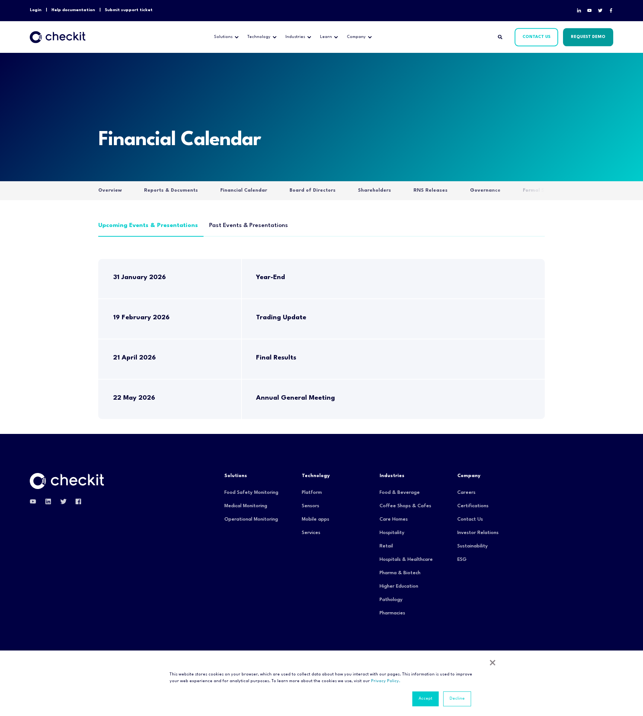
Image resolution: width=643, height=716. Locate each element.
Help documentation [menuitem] (73, 10)
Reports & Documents (171, 190)
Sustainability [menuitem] (472, 546)
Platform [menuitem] (312, 492)
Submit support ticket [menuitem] (129, 10)
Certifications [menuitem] (473, 506)
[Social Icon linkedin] (48, 501)
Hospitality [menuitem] (392, 532)
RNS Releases (430, 190)
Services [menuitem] (311, 532)
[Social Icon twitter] (63, 501)
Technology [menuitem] (259, 37)
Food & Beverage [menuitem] (400, 492)
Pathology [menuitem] (391, 599)
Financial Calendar (243, 190)
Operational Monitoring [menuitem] (251, 519)
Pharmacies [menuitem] (392, 613)
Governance (485, 190)
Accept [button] (425, 699)
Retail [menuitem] (386, 546)
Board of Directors (312, 190)
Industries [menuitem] (295, 37)
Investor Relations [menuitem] (478, 532)
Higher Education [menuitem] (399, 586)
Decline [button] (457, 699)
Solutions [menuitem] (223, 37)
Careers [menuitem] (466, 492)
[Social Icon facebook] (76, 501)
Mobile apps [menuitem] (315, 519)
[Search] (500, 37)
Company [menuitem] (356, 37)
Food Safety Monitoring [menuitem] (251, 492)
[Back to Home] (58, 37)
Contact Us (536, 37)
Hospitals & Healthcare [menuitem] (406, 559)
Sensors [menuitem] (310, 506)
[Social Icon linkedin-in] (580, 10)
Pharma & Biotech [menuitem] (400, 572)
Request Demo (588, 37)
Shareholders (374, 190)
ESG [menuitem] (462, 559)
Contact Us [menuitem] (470, 519)
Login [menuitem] (35, 10)
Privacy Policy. (385, 681)
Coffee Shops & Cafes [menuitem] (405, 506)
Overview (110, 190)
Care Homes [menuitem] (394, 519)
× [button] (492, 664)
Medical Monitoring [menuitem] (245, 506)
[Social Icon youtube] (589, 10)
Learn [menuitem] (326, 37)
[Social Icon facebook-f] (609, 10)
